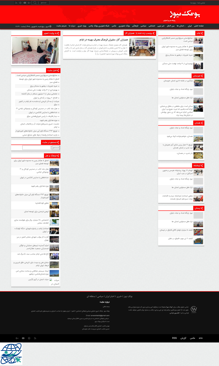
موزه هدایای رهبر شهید (48, 120)
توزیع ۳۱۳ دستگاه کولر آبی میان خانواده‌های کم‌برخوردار (36, 131)
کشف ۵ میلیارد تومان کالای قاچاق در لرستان (176, 230)
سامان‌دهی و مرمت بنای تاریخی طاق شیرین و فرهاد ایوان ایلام (31, 264)
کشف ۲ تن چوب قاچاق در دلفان (180, 238)
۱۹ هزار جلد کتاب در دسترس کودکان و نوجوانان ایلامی (36, 108)
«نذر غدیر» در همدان (185, 153)
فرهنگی (135, 26)
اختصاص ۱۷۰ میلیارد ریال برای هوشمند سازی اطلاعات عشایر (31, 222)
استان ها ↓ (181, 26)
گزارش (183, 338)
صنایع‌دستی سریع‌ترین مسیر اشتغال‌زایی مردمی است (177, 40)
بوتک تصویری (124, 26)
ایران (190, 26)
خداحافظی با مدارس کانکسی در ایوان (43, 112)
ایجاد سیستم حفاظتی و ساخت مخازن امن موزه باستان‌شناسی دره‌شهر (32, 273)
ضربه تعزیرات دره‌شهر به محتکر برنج (179, 55)
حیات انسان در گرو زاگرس (38, 279)
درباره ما (193, 2)
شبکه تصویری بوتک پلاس (99, 26)
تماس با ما (201, 2)
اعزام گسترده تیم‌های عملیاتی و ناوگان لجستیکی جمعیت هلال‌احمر (34, 247)
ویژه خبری (82, 26)
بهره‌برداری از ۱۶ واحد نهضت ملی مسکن (177, 63)
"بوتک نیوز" (169, 307)
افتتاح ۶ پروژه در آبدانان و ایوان (45, 98)
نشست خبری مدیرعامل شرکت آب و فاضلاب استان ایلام (39, 125)
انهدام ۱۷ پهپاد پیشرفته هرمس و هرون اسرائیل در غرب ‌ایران (178, 172)
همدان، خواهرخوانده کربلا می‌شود (180, 136)
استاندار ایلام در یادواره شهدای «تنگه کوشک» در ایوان (31, 230)
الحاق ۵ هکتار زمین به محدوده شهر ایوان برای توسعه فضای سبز (177, 48)
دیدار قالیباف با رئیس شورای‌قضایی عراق (42, 116)
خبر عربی (160, 26)
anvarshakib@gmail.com (100, 315)
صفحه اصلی (199, 26)
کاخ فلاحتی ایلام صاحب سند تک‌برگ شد (33, 254)
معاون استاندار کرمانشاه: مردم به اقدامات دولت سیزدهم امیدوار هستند (177, 197)
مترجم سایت (61, 26)
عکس (114, 26)
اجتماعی (152, 26)
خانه (201, 338)
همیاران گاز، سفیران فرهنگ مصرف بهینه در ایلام (104, 40)
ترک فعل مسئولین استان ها (182, 97)
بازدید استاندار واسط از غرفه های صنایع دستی (39, 135)
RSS (174, 338)
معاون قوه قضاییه (42, 203)
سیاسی (143, 26)
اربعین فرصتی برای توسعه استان (36, 211)
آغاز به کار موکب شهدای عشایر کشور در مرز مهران (33, 239)
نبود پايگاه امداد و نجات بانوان (181, 89)
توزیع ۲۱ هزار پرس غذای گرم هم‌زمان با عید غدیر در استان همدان (178, 146)
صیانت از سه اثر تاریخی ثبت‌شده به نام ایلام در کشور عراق (39, 103)
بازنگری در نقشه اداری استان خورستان (178, 80)
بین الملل (170, 26)
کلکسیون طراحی (174, 313)
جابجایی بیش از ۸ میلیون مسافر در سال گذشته (39, 94)
